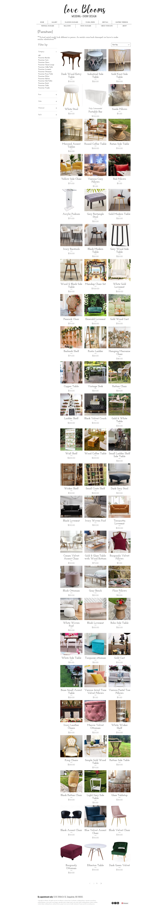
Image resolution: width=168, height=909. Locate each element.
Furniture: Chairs (43, 62)
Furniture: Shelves (44, 78)
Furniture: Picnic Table (45, 74)
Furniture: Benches (44, 58)
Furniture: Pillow (43, 76)
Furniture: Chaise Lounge (46, 65)
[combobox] (121, 45)
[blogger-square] (118, 903)
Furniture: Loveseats (44, 69)
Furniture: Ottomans (45, 71)
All (39, 55)
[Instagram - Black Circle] (113, 903)
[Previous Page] (90, 883)
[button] (54, 22)
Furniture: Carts (43, 60)
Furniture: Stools (43, 83)
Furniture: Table (43, 85)
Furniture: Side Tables (45, 81)
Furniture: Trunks (44, 88)
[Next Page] (101, 883)
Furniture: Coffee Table (45, 67)
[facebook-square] (115, 903)
